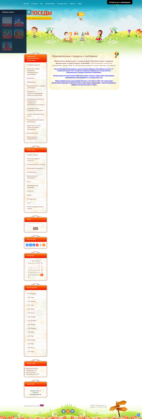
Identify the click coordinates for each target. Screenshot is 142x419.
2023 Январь (31, 324)
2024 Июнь (30, 348)
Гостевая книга (62, 3)
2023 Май (30, 336)
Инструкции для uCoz (32, 374)
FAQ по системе (31, 372)
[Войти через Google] (40, 245)
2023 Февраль (31, 328)
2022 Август (31, 313)
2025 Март (30, 351)
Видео (80, 3)
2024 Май (30, 344)
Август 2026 (35, 261)
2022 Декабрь (31, 321)
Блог (41, 3)
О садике (34, 3)
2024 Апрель (31, 340)
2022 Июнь (30, 309)
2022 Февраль (31, 293)
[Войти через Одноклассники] (43, 245)
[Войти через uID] (27, 245)
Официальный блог (32, 368)
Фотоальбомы (50, 3)
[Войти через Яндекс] (37, 245)
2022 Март (30, 297)
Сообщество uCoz (31, 370)
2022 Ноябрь (31, 317)
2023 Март (30, 332)
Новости (72, 3)
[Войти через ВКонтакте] (30, 245)
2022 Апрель (31, 301)
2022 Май (30, 305)
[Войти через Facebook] (33, 245)
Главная (26, 3)
